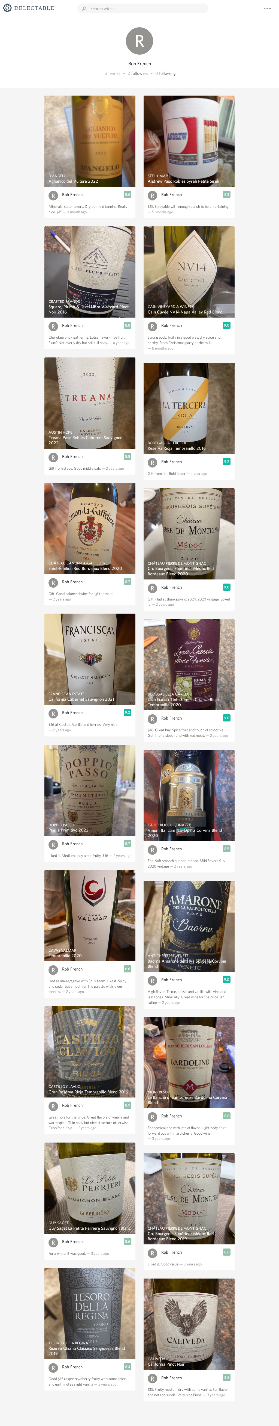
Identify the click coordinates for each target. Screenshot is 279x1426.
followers (139, 73)
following (167, 73)
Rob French (72, 194)
